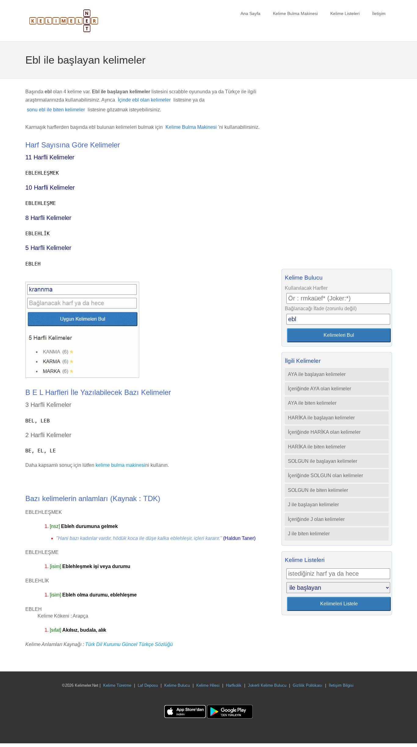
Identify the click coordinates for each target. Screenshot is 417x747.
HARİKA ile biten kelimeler (317, 446)
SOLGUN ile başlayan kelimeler (322, 461)
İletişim (379, 13)
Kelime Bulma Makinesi (295, 13)
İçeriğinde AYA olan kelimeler (319, 388)
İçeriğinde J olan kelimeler (316, 519)
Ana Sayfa (250, 13)
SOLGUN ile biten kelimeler (318, 490)
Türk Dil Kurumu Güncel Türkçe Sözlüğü (129, 644)
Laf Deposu (148, 685)
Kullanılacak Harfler (306, 288)
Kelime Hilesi (207, 685)
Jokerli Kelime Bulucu (267, 685)
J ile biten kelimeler (309, 533)
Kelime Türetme (117, 685)
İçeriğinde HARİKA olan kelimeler (324, 432)
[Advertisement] (337, 175)
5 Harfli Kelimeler (48, 247)
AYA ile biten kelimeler (312, 403)
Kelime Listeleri (345, 13)
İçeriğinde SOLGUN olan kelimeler (325, 475)
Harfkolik (233, 685)
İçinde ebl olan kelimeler (144, 99)
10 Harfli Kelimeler (50, 187)
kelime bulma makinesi (120, 465)
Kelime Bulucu (177, 685)
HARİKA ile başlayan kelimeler (321, 417)
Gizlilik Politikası (307, 685)
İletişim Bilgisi (341, 685)
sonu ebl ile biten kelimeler (56, 109)
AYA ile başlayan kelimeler (317, 374)
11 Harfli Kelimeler (49, 157)
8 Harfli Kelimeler (48, 217)
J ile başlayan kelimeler (313, 504)
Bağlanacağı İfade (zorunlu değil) (321, 308)
